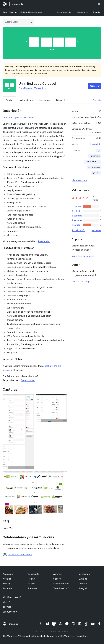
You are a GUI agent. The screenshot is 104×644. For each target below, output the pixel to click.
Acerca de (8, 574)
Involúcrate (84, 574)
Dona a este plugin (81, 281)
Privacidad (8, 588)
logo (98, 150)
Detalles (10, 100)
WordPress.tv (61, 588)
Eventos (83, 578)
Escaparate (33, 574)
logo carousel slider (93, 161)
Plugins (31, 583)
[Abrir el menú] (99, 4)
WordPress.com (12, 597)
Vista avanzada (79, 180)
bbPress (8, 606)
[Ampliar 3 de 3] (63, 475)
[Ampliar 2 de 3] (63, 398)
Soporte (97, 100)
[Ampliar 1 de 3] (30, 398)
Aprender (57, 574)
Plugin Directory (10, 12)
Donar (83, 583)
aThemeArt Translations (34, 88)
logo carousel (94, 156)
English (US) (95, 144)
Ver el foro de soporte (83, 256)
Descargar (95, 86)
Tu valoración (78, 230)
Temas (31, 578)
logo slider (96, 173)
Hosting (6, 583)
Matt (6, 602)
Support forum (28, 380)
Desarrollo (61, 100)
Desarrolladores (61, 583)
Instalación (44, 100)
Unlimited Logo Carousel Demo (18, 117)
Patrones (32, 588)
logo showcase (94, 167)
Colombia (13, 624)
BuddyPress (10, 611)
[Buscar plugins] (31, 22)
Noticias (7, 578)
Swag (83, 588)
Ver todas (96, 230)
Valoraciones (26, 100)
